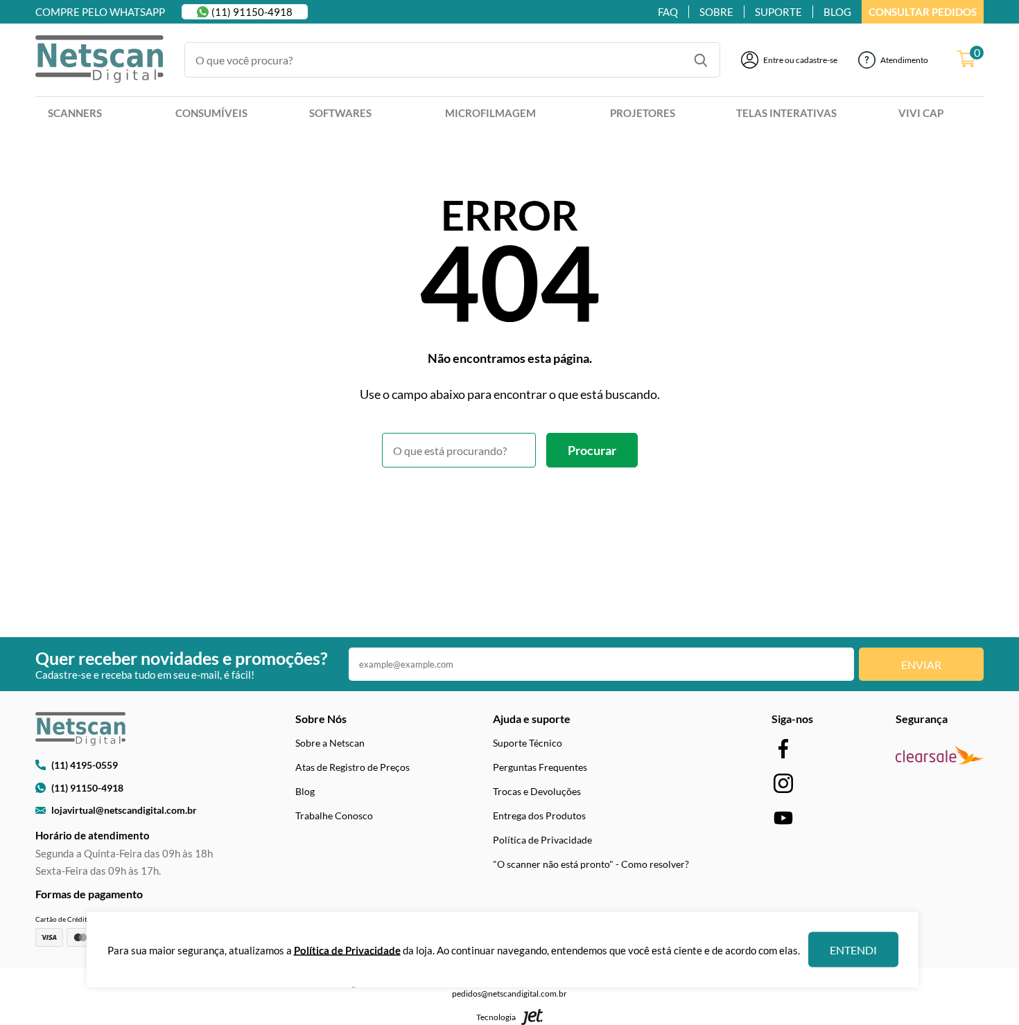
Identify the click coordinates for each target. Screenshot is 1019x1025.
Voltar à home (509, 505)
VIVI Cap (920, 113)
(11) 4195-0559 (84, 765)
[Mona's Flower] (99, 60)
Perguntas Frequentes (540, 767)
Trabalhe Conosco (334, 815)
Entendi (853, 949)
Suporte (778, 12)
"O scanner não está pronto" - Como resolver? (591, 864)
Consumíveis (211, 113)
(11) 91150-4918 (252, 12)
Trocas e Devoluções (537, 791)
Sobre (716, 12)
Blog (305, 791)
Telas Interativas (786, 113)
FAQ (668, 12)
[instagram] (784, 783)
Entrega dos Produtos (539, 815)
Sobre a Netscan (330, 743)
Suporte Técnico (527, 743)
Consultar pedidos (923, 12)
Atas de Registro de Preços (352, 767)
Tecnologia (496, 1017)
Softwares (340, 113)
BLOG (837, 12)
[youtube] (784, 817)
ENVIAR (921, 664)
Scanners (75, 113)
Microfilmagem (490, 113)
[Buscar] (701, 60)
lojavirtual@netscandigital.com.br (124, 810)
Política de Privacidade (542, 840)
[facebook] (784, 748)
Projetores (642, 113)
